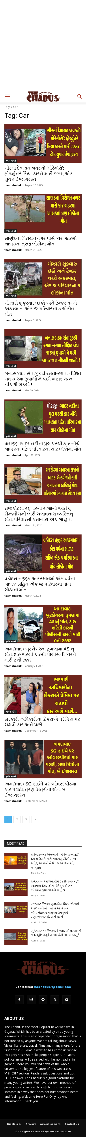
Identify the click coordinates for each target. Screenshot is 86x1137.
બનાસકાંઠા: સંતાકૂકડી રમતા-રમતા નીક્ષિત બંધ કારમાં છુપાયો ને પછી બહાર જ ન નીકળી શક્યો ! (42, 379)
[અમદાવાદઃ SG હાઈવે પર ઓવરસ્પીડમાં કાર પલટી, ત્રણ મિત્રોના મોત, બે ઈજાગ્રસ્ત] (43, 759)
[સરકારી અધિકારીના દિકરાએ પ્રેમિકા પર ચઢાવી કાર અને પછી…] (43, 694)
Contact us (72, 1124)
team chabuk (13, 185)
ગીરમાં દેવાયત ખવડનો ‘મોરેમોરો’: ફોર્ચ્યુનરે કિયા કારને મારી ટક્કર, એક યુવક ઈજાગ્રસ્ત (38, 173)
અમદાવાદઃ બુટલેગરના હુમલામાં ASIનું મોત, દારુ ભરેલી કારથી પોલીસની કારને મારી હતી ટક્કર (40, 654)
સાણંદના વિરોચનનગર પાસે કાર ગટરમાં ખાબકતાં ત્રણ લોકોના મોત (40, 241)
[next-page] (35, 819)
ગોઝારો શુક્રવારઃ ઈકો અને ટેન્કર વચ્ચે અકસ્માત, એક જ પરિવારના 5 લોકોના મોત (40, 308)
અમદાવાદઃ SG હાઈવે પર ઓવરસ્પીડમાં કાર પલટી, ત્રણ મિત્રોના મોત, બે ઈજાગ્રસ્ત (40, 789)
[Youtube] (66, 999)
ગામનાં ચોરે (10, 711)
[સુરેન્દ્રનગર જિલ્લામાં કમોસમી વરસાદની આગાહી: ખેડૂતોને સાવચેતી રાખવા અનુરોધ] (16, 937)
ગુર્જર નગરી (11, 160)
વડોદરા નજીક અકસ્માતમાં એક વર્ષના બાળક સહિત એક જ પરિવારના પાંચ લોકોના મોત (39, 584)
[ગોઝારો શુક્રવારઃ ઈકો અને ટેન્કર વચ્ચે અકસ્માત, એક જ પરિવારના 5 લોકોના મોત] (43, 278)
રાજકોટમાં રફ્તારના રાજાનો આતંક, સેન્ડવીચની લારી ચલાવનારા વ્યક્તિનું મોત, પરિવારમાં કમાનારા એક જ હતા (38, 514)
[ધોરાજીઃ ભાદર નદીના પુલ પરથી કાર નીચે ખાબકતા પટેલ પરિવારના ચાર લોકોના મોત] (43, 418)
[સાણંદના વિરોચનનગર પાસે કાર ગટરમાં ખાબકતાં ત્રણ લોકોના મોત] (43, 213)
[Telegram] (43, 999)
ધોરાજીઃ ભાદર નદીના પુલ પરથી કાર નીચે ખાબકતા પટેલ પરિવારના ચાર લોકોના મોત (42, 446)
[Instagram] (31, 999)
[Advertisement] (43, 45)
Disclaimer (14, 1124)
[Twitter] (54, 999)
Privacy (31, 1124)
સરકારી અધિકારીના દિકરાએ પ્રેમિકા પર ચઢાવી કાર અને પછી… (42, 722)
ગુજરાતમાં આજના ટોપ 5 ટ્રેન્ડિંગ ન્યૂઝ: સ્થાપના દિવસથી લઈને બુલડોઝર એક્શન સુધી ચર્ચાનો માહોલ (55, 886)
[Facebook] (19, 999)
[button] (7, 97)
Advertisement (50, 1124)
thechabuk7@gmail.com (52, 987)
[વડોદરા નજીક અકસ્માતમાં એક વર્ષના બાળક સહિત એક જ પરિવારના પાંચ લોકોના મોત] (43, 553)
